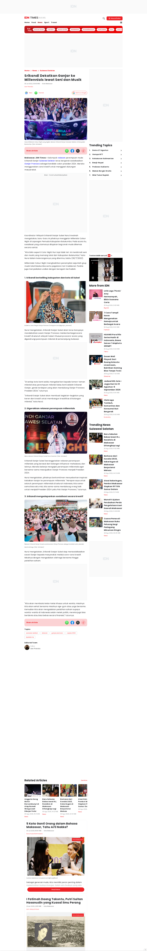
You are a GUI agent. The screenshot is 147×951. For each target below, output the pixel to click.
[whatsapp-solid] (67, 151)
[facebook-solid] (72, 151)
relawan (61, 157)
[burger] (121, 22)
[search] (103, 18)
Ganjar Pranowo (32, 163)
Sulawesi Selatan (47, 160)
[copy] (83, 151)
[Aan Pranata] (27, 647)
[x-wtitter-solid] (78, 151)
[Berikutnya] (87, 767)
